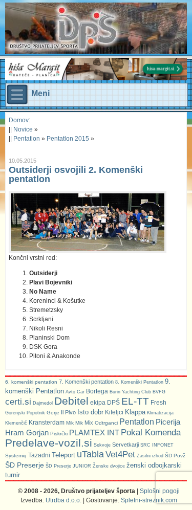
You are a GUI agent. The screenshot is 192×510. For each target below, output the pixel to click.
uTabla (90, 454)
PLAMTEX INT (94, 433)
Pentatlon (26, 138)
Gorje (53, 412)
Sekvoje (102, 445)
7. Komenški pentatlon (86, 382)
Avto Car (75, 391)
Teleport (63, 455)
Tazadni (39, 455)
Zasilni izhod (150, 455)
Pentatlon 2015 (68, 138)
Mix (88, 422)
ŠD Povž (175, 455)
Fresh (158, 402)
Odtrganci (106, 423)
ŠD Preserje (24, 465)
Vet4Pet (120, 454)
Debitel (71, 401)
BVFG (159, 391)
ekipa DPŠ (105, 402)
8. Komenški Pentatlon (139, 382)
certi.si (18, 401)
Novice (23, 129)
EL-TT (135, 401)
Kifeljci (114, 412)
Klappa (135, 412)
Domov (19, 120)
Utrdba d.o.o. (63, 500)
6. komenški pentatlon (31, 382)
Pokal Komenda (151, 432)
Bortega (97, 391)
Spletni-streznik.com (149, 500)
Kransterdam (47, 422)
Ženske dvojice (109, 466)
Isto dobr (90, 412)
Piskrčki (59, 433)
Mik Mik (74, 423)
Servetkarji (125, 444)
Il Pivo (68, 412)
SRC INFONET (157, 445)
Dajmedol (43, 403)
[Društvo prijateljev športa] (64, 28)
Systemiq (16, 455)
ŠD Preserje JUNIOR (68, 466)
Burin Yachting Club (130, 391)
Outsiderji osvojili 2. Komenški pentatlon (76, 174)
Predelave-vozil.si (48, 443)
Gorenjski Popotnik (25, 412)
